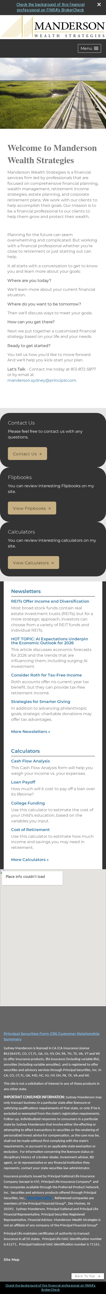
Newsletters (26, 591)
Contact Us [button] (25, 454)
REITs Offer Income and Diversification (50, 601)
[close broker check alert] (99, 4)
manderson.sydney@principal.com (41, 380)
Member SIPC (39, 1198)
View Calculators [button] (31, 563)
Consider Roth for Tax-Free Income (46, 675)
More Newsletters (30, 731)
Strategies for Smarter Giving (40, 701)
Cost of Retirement (30, 829)
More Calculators (30, 859)
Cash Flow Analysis (30, 761)
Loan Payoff (23, 782)
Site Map (11, 1259)
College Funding (28, 803)
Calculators (25, 751)
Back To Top (85, 1276)
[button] (89, 48)
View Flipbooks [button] (29, 508)
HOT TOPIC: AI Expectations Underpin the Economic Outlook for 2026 (49, 641)
